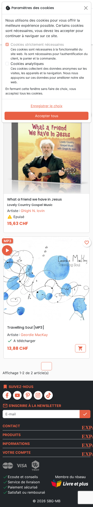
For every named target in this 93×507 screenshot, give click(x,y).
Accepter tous (46, 116)
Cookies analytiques (27, 63)
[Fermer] (85, 8)
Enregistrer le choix (47, 106)
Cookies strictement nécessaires (37, 44)
